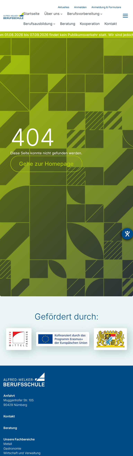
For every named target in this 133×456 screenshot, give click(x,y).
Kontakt (9, 416)
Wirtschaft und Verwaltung (22, 453)
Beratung (10, 428)
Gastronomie (12, 448)
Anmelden (80, 7)
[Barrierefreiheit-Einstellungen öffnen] (127, 234)
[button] (125, 16)
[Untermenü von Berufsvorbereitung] (101, 14)
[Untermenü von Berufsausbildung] (54, 24)
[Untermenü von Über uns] (61, 14)
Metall (7, 444)
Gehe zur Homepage (46, 163)
